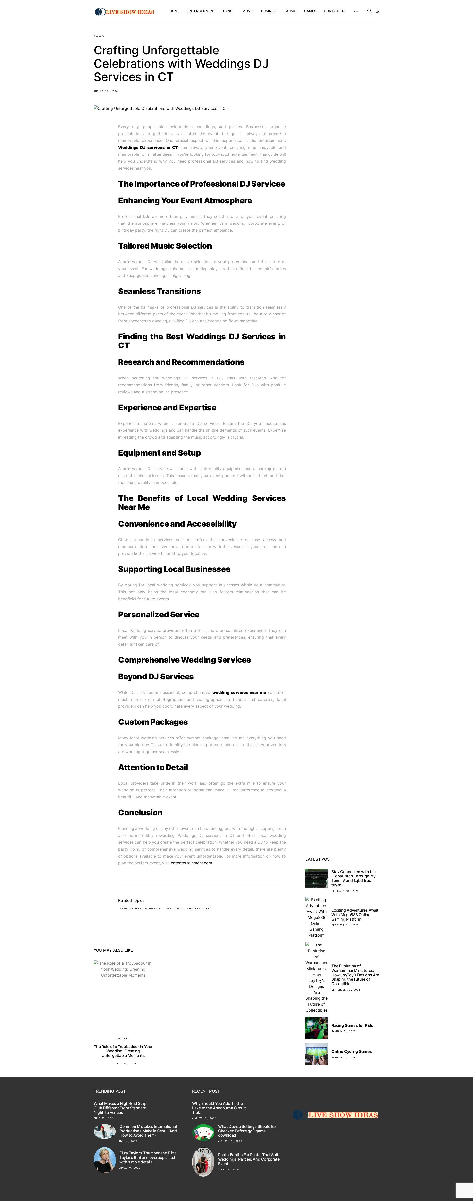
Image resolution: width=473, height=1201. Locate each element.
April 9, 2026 (129, 1168)
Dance (229, 11)
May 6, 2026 (128, 1141)
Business (269, 11)
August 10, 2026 (230, 1141)
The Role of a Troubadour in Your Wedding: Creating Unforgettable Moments (123, 1051)
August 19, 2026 (204, 1118)
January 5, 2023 (343, 1031)
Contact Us (334, 11)
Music (290, 11)
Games (310, 11)
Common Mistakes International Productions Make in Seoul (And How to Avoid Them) (148, 1131)
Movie (247, 11)
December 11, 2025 (345, 925)
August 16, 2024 (106, 91)
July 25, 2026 (228, 1169)
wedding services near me (141, 908)
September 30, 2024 (345, 989)
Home (175, 11)
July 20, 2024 (126, 1063)
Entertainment (201, 11)
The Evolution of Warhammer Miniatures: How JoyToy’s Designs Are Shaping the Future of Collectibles (355, 974)
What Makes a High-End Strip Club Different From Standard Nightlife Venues (120, 1108)
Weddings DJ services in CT (188, 908)
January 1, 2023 (343, 1057)
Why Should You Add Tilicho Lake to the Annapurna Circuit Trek (219, 1108)
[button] (377, 11)
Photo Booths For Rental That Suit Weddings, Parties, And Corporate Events (248, 1159)
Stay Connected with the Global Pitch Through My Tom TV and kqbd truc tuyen (353, 878)
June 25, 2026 (104, 1118)
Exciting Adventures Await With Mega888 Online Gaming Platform (354, 915)
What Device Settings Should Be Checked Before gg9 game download (247, 1131)
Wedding (99, 35)
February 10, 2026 (345, 891)
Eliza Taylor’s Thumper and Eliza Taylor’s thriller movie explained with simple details (147, 1157)
